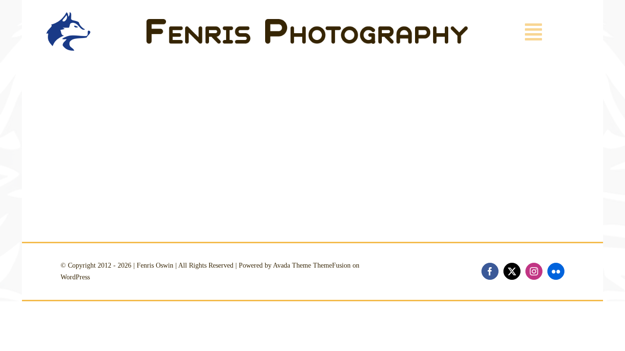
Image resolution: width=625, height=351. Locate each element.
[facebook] (490, 271)
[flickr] (555, 271)
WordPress (75, 277)
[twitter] (512, 271)
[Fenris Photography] (307, 23)
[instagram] (533, 271)
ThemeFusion (332, 265)
